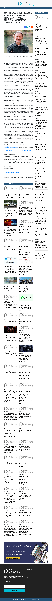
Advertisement (30, 575)
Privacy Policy (30, 574)
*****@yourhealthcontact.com (11, 172)
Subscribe (14, 590)
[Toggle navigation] (4, 8)
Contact (29, 577)
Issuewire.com (26, 61)
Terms (28, 572)
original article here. (8, 178)
